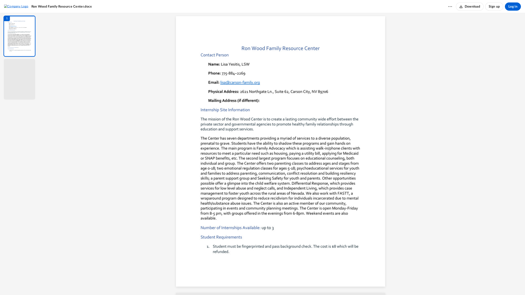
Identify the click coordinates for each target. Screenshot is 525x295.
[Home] (16, 6)
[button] (19, 36)
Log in (512, 6)
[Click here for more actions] (450, 6)
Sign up (494, 6)
